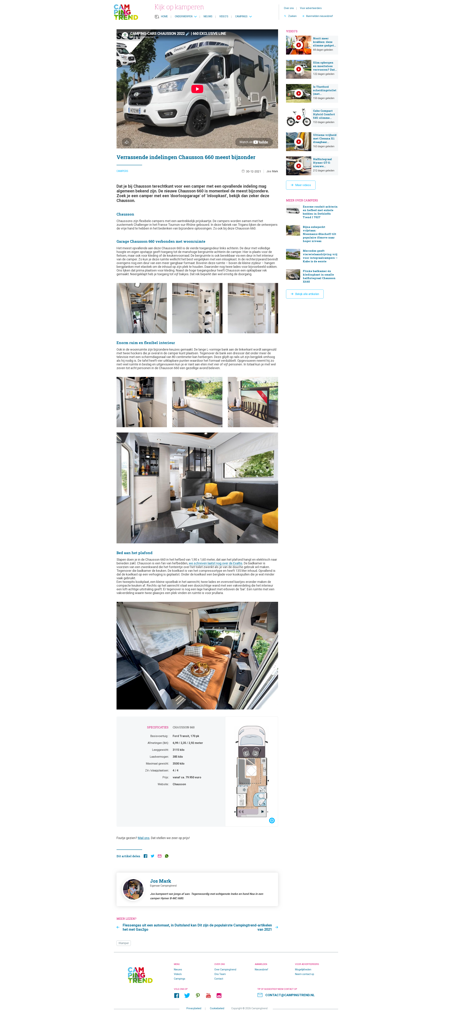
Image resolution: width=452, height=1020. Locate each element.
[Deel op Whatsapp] (166, 856)
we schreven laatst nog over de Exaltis (215, 563)
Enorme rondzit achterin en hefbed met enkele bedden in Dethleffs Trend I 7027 (312, 212)
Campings (241, 16)
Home (164, 16)
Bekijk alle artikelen (307, 294)
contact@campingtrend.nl (290, 995)
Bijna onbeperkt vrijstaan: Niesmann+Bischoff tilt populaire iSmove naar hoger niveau (312, 234)
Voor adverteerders (311, 8)
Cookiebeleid (217, 1008)
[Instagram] (219, 995)
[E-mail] (159, 856)
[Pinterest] (197, 995)
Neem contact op (304, 974)
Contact (218, 978)
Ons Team (220, 974)
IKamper (123, 943)
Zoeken (292, 16)
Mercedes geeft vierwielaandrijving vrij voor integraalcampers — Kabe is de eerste (312, 256)
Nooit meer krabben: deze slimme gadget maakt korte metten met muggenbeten (312, 45)
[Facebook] (176, 995)
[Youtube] (208, 995)
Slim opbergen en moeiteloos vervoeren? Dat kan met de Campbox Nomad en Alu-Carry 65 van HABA (312, 69)
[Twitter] (187, 995)
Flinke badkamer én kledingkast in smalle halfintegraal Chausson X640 (312, 276)
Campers (122, 171)
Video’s (223, 16)
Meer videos (303, 185)
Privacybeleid (193, 1008)
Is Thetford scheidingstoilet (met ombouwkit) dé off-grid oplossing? (312, 93)
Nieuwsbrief (261, 969)
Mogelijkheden (303, 969)
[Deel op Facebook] (145, 856)
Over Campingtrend (225, 969)
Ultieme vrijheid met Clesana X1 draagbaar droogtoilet (312, 141)
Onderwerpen (183, 16)
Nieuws (208, 16)
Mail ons (144, 838)
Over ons (289, 8)
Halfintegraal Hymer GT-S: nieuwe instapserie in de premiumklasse (312, 165)
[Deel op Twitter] (152, 856)
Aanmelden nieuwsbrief (319, 16)
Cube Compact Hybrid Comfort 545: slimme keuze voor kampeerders (312, 117)
